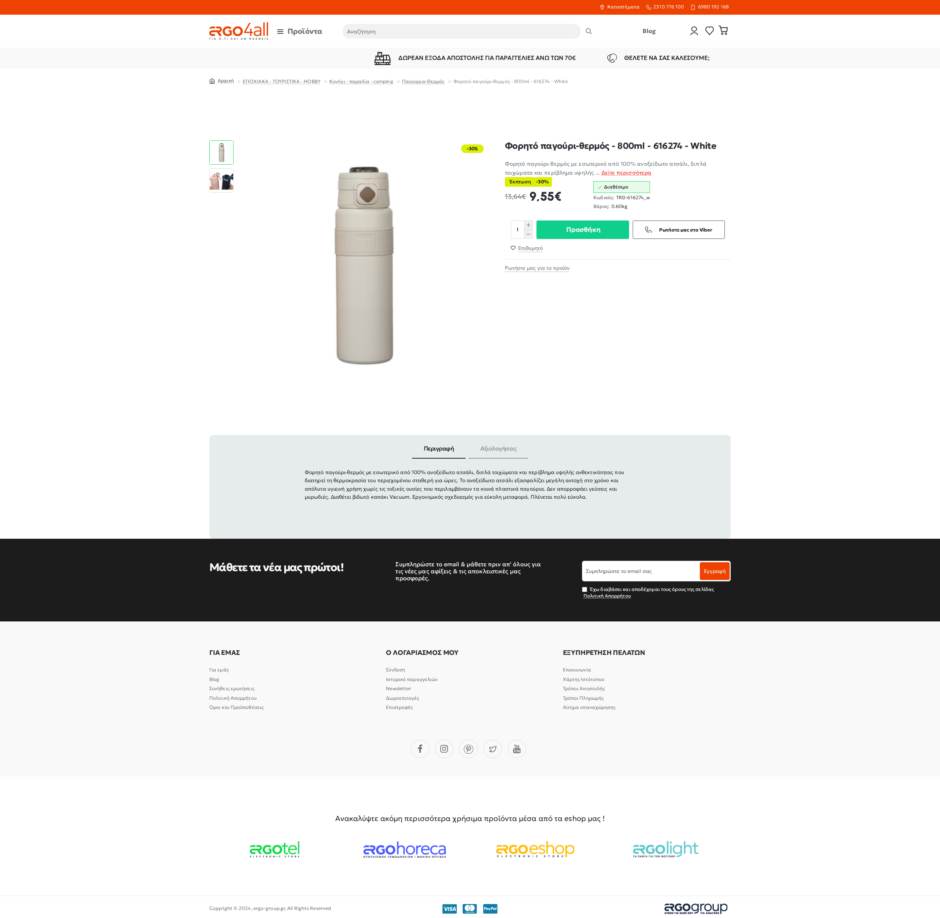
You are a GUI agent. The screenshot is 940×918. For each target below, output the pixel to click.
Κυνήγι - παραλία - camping (361, 81)
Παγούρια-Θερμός (423, 81)
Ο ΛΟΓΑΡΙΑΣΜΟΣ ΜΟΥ (422, 652)
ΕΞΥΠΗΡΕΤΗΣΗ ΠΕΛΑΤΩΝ (604, 652)
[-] (528, 233)
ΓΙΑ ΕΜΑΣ (224, 652)
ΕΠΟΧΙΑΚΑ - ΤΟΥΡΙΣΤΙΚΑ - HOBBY (282, 81)
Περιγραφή (439, 448)
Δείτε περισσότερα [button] (626, 172)
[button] (221, 143)
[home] (221, 80)
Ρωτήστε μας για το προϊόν (537, 267)
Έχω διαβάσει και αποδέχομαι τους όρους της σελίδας (648, 592)
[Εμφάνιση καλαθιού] (723, 31)
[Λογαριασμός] (694, 31)
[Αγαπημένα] (710, 31)
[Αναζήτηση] (589, 31)
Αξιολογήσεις (498, 448)
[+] (528, 224)
